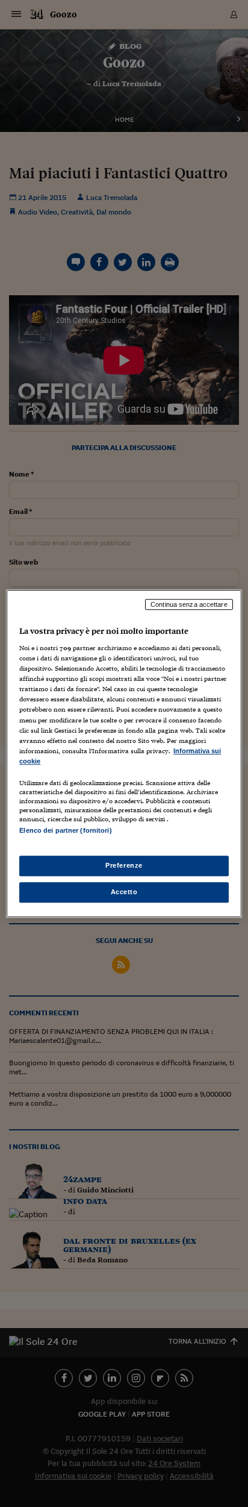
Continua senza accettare (189, 604)
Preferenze (124, 865)
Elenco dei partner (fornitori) (65, 830)
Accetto (124, 891)
